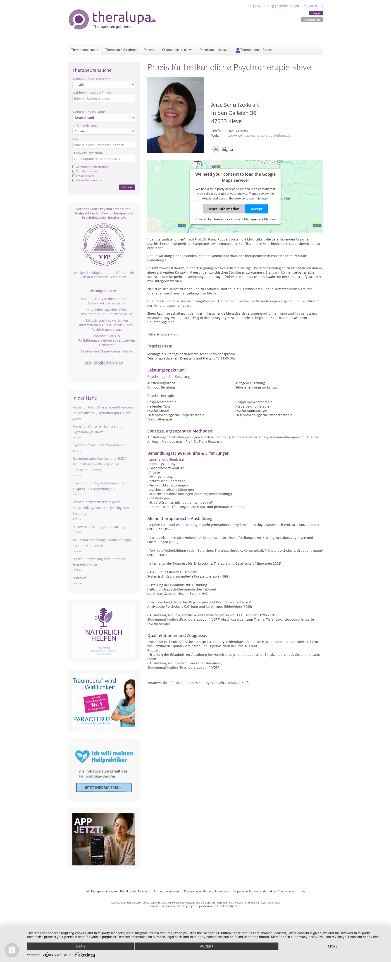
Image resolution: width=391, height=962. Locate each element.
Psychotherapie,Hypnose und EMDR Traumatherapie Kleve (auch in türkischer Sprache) (99, 464)
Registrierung (313, 6)
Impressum (222, 891)
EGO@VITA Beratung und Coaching (98, 527)
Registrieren (312, 20)
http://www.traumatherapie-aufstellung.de (258, 135)
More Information (223, 208)
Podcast (149, 49)
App (249, 6)
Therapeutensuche (84, 49)
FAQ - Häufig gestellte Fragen (277, 6)
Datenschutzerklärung (198, 891)
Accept (256, 208)
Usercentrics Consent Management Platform (244, 219)
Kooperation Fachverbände (249, 891)
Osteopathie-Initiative (177, 49)
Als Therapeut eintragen (101, 891)
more (333, 946)
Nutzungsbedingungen (167, 891)
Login (316, 13)
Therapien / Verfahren (121, 49)
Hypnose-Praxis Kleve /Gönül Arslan (99, 445)
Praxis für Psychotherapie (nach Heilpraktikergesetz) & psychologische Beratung (101, 507)
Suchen (127, 187)
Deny (81, 946)
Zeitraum (79, 578)
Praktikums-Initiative (214, 49)
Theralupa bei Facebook (135, 891)
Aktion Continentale (281, 891)
